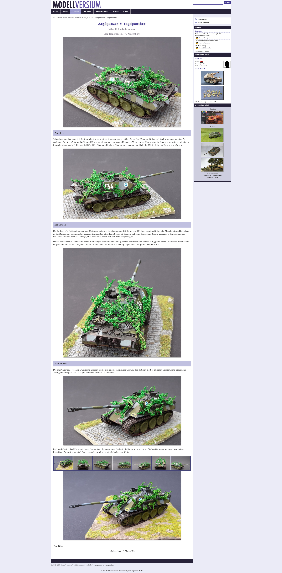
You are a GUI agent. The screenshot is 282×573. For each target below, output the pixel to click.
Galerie (76, 11)
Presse (116, 11)
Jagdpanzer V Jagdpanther (212, 175)
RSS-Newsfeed (202, 19)
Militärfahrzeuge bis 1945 (85, 17)
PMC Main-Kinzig (200, 46)
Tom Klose (214, 102)
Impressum (135, 571)
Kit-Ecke (87, 11)
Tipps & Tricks (102, 11)
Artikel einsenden (203, 22)
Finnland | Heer (212, 177)
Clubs (125, 11)
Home (55, 11)
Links (141, 571)
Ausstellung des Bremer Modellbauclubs (206, 40)
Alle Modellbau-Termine (202, 51)
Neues (65, 11)
